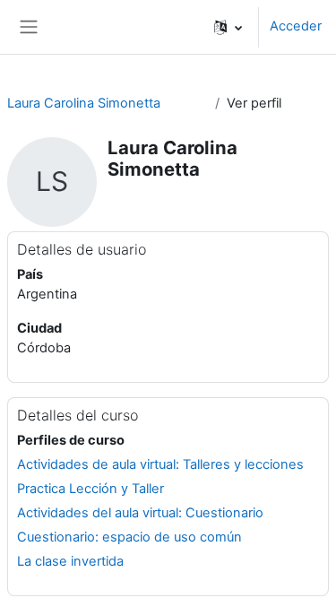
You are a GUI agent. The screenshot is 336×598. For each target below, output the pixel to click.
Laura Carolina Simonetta (83, 103)
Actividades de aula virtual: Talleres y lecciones (160, 464)
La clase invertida (70, 561)
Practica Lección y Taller (90, 489)
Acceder (296, 26)
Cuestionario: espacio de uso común (129, 537)
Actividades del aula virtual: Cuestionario (140, 513)
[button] (228, 27)
